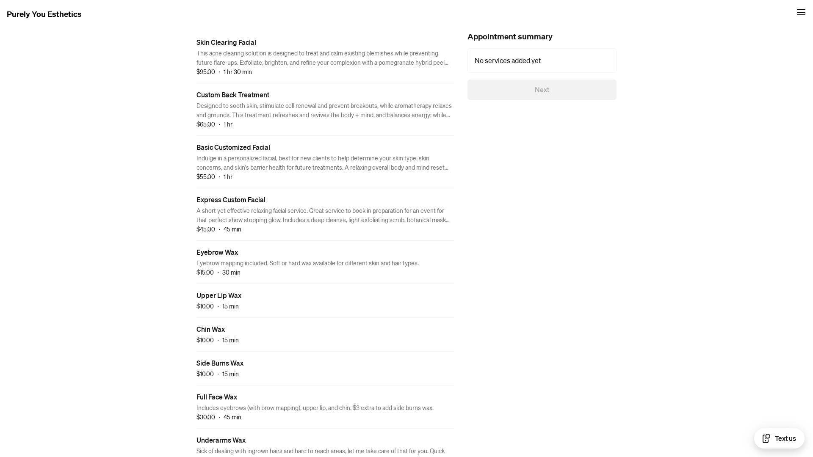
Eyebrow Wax (217, 252)
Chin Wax (210, 329)
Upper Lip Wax (218, 295)
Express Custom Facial (230, 199)
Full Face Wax (216, 396)
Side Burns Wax (219, 362)
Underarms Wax (221, 439)
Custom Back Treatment (232, 94)
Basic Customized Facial (233, 147)
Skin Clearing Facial (226, 42)
